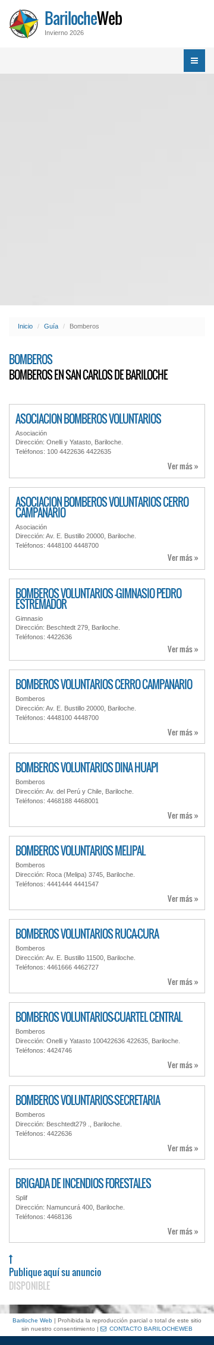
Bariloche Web (32, 1320)
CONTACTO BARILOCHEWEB (151, 1328)
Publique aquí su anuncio (55, 1278)
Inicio (25, 326)
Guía (51, 326)
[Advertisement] (107, 189)
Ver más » (183, 466)
